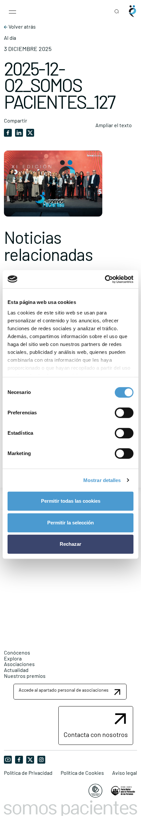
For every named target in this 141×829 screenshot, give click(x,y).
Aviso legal (124, 773)
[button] (70, 691)
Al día (10, 38)
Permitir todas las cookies (70, 501)
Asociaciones (19, 664)
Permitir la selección (70, 522)
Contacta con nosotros (96, 734)
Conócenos (17, 652)
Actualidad (16, 670)
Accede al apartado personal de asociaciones (64, 690)
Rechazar (70, 544)
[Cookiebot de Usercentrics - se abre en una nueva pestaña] (104, 279)
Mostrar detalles (102, 480)
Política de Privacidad (28, 773)
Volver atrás (22, 27)
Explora (13, 658)
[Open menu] (12, 11)
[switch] (124, 412)
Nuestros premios (25, 676)
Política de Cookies (82, 773)
